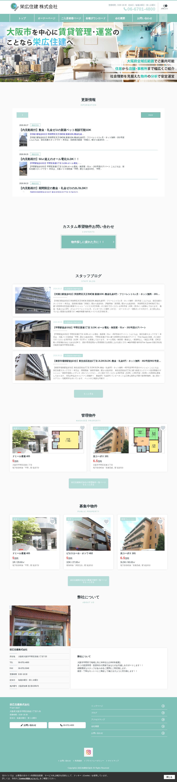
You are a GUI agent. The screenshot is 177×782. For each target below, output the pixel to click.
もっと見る (88, 394)
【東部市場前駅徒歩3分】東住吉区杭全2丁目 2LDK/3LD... (54, 192)
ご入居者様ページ (71, 18)
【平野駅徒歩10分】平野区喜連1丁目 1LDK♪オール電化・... (55, 163)
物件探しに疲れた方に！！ (87, 241)
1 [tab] (22, 115)
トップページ (97, 706)
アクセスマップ (98, 719)
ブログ (94, 713)
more (150, 115)
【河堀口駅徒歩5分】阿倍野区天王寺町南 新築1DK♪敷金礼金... (56, 134)
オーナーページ (46, 18)
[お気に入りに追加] (82, 428)
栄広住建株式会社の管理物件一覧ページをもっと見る (88, 483)
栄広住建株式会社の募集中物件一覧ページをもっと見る (88, 581)
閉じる (169, 777)
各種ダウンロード (96, 18)
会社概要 (120, 18)
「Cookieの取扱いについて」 (29, 779)
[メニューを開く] (163, 18)
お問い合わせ (144, 18)
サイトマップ (113, 761)
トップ (22, 18)
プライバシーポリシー (95, 761)
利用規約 (78, 761)
